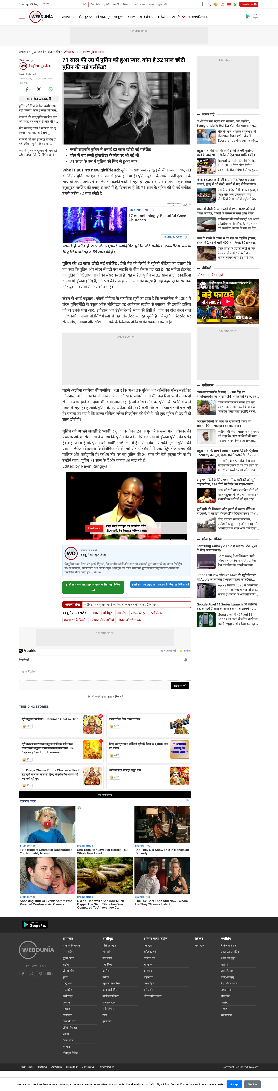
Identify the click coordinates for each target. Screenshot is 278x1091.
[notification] (255, 16)
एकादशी (148, 945)
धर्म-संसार (156, 613)
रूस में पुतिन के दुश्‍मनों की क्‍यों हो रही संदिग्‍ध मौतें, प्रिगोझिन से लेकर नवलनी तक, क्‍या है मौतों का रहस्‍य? (38, 152)
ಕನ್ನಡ (151, 4)
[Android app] (35, 925)
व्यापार (66, 1046)
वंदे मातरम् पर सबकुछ (109, 16)
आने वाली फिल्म (111, 990)
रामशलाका (226, 990)
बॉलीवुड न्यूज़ (109, 945)
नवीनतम (208, 385)
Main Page (27, 1066)
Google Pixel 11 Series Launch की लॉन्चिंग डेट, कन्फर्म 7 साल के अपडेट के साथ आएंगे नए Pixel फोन (227, 606)
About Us (42, 1066)
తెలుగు (126, 4)
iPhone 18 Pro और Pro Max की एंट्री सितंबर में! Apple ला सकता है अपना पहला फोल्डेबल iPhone (226, 577)
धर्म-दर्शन (148, 990)
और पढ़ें (98, 572)
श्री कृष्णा (148, 964)
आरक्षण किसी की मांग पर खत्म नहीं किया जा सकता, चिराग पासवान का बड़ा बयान (224, 423)
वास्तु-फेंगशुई (227, 977)
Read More (94, 529)
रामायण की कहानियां (102, 620)
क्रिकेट (161, 16)
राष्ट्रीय (66, 964)
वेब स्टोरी (107, 958)
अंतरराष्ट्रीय (54, 51)
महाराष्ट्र (66, 1008)
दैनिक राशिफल (229, 945)
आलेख (106, 971)
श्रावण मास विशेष (139, 16)
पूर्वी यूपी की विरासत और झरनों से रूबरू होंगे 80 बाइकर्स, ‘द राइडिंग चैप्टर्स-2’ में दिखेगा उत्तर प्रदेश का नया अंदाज (226, 511)
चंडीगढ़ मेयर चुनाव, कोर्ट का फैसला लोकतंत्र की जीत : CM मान (120, 604)
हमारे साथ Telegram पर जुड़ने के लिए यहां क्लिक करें (160, 584)
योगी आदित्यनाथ (71, 945)
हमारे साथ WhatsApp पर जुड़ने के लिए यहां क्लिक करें (93, 587)
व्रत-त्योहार (149, 983)
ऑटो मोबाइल (70, 1028)
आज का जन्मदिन (230, 952)
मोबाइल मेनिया (212, 538)
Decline (252, 1084)
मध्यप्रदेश (67, 990)
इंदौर (65, 977)
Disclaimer (72, 1066)
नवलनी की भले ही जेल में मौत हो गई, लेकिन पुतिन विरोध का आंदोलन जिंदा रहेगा (37, 141)
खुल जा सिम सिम (111, 983)
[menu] (22, 16)
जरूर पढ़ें (208, 114)
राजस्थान (67, 1015)
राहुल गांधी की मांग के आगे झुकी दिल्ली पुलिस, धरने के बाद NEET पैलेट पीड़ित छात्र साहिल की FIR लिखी (228, 152)
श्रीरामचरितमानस (198, 16)
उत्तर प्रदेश (68, 952)
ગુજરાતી (162, 4)
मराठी (116, 4)
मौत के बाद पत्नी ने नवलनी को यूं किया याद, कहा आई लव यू (37, 130)
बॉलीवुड (83, 16)
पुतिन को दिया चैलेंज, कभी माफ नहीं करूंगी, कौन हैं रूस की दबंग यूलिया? (37, 108)
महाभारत (148, 977)
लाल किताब (227, 971)
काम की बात (69, 1021)
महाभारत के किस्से (74, 620)
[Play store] (248, 16)
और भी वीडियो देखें (210, 274)
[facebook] (202, 4)
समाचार (66, 16)
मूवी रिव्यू (107, 964)
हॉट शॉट (107, 952)
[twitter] (209, 4)
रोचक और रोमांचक (130, 620)
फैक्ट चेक (68, 1040)
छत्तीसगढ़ (67, 996)
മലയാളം (139, 4)
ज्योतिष (176, 16)
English (95, 4)
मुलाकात (107, 1021)
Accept (234, 1084)
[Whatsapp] (235, 4)
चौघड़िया (225, 996)
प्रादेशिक (67, 983)
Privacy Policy (106, 1066)
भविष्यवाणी (150, 952)
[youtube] (229, 4)
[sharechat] (216, 4)
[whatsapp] (50, 89)
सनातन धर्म (149, 958)
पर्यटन (106, 977)
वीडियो (206, 268)
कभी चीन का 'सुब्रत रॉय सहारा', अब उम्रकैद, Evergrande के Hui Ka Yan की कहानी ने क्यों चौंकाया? (227, 123)
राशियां (224, 964)
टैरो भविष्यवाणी (229, 983)
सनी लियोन (108, 1008)
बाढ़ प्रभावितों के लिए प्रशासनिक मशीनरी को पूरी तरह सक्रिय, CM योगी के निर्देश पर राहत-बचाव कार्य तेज (228, 482)
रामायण (148, 971)
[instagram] (222, 4)
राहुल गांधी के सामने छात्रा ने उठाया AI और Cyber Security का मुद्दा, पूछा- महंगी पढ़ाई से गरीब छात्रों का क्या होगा (228, 452)
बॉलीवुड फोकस (111, 996)
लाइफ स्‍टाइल (138, 613)
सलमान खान (109, 1002)
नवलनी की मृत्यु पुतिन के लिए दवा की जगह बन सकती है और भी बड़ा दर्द (38, 119)
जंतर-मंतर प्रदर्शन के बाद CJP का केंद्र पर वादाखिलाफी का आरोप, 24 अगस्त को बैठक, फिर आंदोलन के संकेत (227, 394)
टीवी (105, 1015)
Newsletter (247, 4)
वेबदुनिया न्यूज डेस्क (39, 66)
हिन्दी (84, 4)
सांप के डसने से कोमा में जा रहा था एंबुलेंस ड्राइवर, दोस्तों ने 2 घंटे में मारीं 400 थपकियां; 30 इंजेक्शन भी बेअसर (227, 240)
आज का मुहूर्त (228, 958)
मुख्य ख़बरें (38, 51)
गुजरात (66, 1002)
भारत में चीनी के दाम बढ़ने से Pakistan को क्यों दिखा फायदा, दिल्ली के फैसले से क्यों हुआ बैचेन (226, 211)
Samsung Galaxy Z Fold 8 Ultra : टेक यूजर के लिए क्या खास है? (227, 548)
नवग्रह (224, 1008)
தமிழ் (106, 4)
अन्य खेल (199, 945)
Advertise (56, 1066)
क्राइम (66, 1034)
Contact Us (88, 1066)
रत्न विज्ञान (226, 1015)
